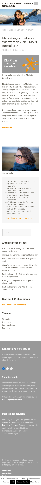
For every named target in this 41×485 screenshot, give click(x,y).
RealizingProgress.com (12, 400)
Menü (36, 3)
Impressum (6, 470)
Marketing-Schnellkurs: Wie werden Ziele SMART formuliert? (19, 42)
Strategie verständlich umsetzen (17, 5)
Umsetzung (7, 322)
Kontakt (28, 218)
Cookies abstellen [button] (23, 482)
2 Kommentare (19, 50)
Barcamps (6, 328)
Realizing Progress (10, 425)
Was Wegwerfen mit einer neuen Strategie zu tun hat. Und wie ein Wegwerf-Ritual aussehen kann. (19, 268)
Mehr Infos (34, 482)
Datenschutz (7, 473)
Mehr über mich (13, 218)
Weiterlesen (7, 127)
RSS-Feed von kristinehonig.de (15, 305)
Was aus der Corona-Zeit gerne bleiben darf (20, 255)
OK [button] (13, 482)
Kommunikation (8, 325)
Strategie (6, 319)
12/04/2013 (6, 50)
